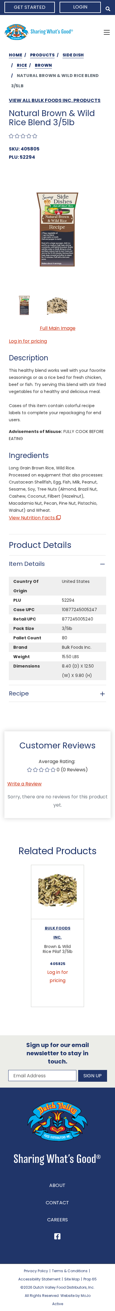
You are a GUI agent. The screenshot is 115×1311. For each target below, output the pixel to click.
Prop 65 (90, 1276)
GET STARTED (29, 7)
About (57, 1182)
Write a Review (24, 783)
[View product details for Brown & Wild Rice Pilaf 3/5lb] (57, 892)
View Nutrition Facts (32, 517)
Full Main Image (57, 328)
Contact (57, 1199)
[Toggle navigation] (107, 32)
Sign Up (92, 1072)
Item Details (27, 564)
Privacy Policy (36, 1267)
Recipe (19, 693)
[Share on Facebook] (57, 1234)
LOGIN (80, 7)
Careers (57, 1216)
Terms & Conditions (70, 1267)
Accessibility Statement (39, 1276)
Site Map (72, 1276)
